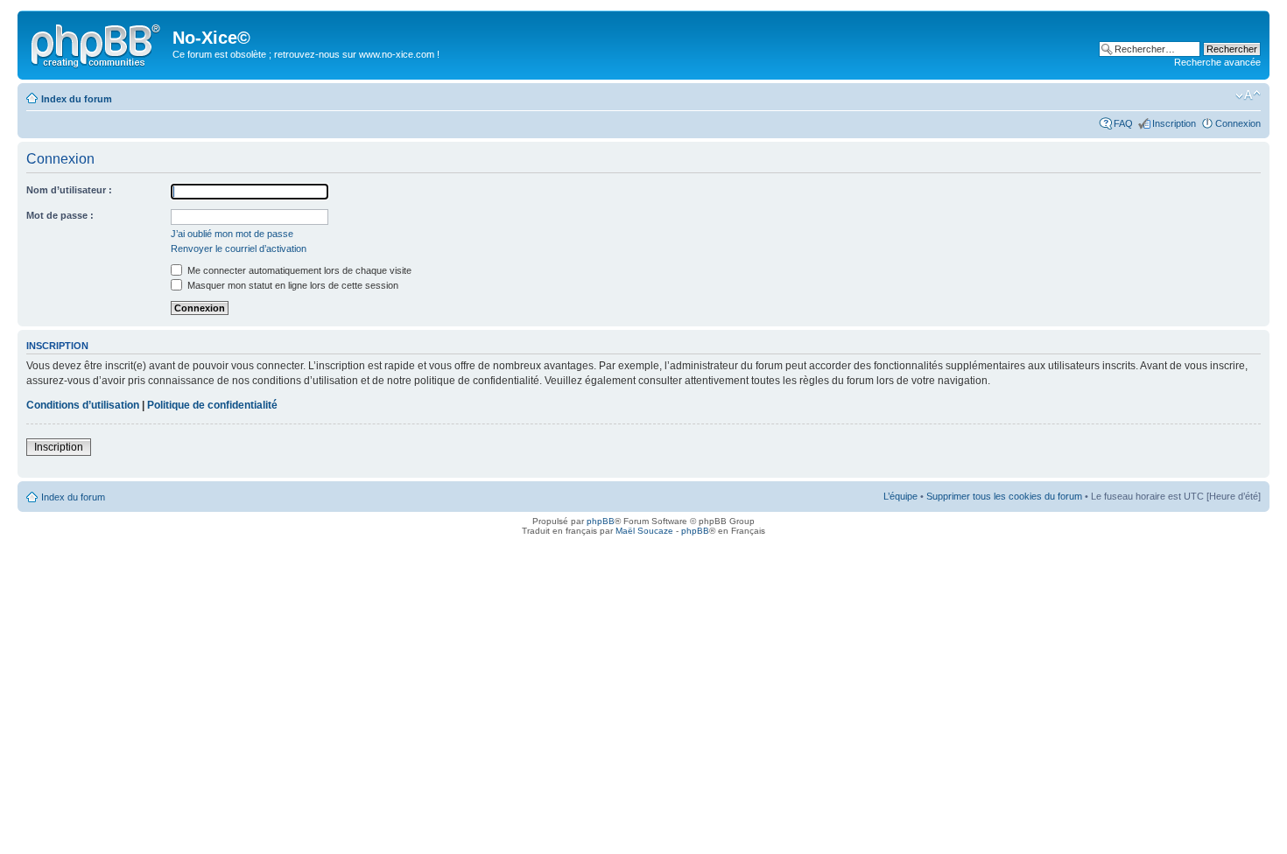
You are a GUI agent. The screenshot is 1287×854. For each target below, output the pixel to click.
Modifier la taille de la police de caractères (1248, 95)
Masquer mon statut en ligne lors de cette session (291, 285)
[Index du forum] (97, 43)
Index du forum (76, 99)
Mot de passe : (60, 215)
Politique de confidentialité (212, 405)
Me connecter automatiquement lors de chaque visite (298, 270)
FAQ (1123, 123)
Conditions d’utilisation (82, 405)
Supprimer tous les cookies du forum (1004, 496)
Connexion (1238, 123)
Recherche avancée (1217, 62)
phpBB (601, 521)
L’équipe (900, 496)
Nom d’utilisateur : (69, 190)
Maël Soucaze (644, 531)
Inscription (1174, 123)
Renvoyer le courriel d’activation (238, 248)
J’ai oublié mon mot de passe (232, 233)
